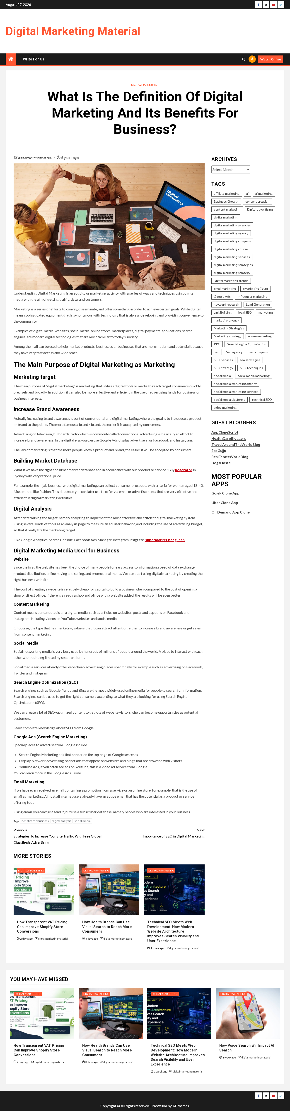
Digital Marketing (144, 84)
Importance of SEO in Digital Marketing (173, 833)
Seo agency (234, 352)
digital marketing (225, 217)
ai (247, 193)
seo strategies (250, 360)
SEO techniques (251, 368)
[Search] (243, 59)
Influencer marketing (252, 296)
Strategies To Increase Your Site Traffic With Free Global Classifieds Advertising (58, 836)
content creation (257, 201)
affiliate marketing (226, 193)
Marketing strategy (227, 336)
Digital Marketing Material (73, 31)
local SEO (245, 312)
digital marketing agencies (232, 225)
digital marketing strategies (233, 265)
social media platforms (229, 399)
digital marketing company (232, 241)
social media (82, 821)
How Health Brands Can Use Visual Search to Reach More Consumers (107, 927)
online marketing (260, 336)
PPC (217, 344)
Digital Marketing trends (231, 281)
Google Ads (222, 296)
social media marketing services (236, 392)
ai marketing (264, 193)
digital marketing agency (231, 233)
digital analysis (61, 821)
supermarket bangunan (165, 540)
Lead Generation (258, 304)
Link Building (223, 312)
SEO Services (223, 360)
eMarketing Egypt (255, 288)
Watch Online (270, 59)
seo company (258, 352)
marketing (266, 312)
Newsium (159, 1106)
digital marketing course (231, 249)
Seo (216, 352)
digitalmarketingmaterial (35, 158)
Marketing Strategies (229, 328)
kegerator (183, 470)
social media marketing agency (235, 384)
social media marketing (254, 376)
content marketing (227, 209)
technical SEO (262, 399)
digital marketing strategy (232, 273)
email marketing (225, 288)
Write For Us (33, 59)
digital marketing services (232, 257)
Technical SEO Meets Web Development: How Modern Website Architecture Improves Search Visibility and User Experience (173, 931)
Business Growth (226, 201)
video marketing (225, 407)
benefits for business (35, 821)
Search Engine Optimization (246, 344)
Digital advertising (260, 209)
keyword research (226, 304)
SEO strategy (223, 368)
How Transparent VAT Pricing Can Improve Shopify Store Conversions (42, 927)
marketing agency (226, 320)
